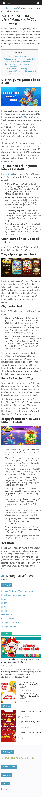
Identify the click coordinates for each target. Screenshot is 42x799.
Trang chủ (4, 8)
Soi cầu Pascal (7, 618)
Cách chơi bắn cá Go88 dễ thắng (16, 61)
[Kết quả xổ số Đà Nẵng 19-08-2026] (9, 722)
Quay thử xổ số (8, 615)
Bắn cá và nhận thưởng (16, 69)
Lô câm (4, 599)
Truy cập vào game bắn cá (17, 64)
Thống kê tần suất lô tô (11, 622)
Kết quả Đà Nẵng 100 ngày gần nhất (17, 591)
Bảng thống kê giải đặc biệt (13, 595)
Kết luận (7, 73)
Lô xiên (4, 611)
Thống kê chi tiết (8, 626)
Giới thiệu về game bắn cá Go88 (16, 56)
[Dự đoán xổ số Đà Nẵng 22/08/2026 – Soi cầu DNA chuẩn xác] (9, 683)
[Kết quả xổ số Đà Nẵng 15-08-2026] (9, 732)
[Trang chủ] (3, 2)
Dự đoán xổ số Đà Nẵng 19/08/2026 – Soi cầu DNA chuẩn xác (29, 695)
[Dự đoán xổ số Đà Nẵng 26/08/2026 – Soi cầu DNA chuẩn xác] (21, 639)
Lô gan (4, 603)
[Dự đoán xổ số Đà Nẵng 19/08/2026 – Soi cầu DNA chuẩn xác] (9, 694)
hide (23, 52)
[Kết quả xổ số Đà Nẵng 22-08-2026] (9, 711)
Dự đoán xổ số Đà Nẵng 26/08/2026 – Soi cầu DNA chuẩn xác (20, 661)
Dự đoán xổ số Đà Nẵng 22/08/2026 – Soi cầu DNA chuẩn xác (29, 684)
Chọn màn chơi (13, 66)
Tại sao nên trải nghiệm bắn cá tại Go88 (19, 59)
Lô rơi (3, 607)
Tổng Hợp (13, 8)
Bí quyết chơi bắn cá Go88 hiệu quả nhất (19, 71)
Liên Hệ (4, 789)
